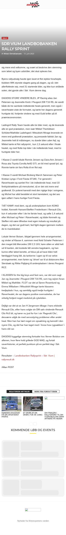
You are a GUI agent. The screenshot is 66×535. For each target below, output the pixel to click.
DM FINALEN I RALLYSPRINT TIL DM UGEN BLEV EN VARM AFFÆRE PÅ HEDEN (54, 416)
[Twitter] (12, 382)
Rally (5, 38)
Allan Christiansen (13, 53)
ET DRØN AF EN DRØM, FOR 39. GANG (32, 414)
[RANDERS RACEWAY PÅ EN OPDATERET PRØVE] (11, 403)
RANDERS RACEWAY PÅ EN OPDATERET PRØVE (11, 415)
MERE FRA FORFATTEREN (45, 391)
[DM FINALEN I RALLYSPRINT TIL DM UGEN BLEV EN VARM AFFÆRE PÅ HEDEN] (54, 403)
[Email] (19, 382)
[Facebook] (5, 382)
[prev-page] (31, 424)
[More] (27, 382)
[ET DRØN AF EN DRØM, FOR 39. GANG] (33, 403)
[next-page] (35, 424)
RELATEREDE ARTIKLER (19, 391)
